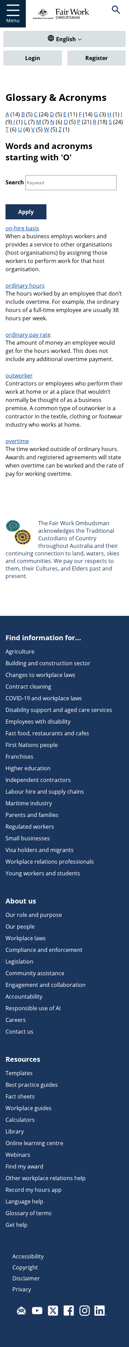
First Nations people (32, 745)
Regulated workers (30, 826)
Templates (19, 1073)
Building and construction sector (48, 663)
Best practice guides (32, 1085)
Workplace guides (29, 1108)
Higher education (28, 768)
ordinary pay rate (28, 334)
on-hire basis (22, 228)
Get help (17, 1225)
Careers (16, 1020)
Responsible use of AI (33, 1008)
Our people (20, 926)
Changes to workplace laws (40, 675)
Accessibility (28, 1256)
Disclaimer (26, 1278)
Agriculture (20, 651)
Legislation (19, 961)
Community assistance (35, 973)
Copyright (25, 1267)
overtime (17, 441)
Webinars (18, 1155)
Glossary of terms (29, 1213)
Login (32, 58)
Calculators (20, 1120)
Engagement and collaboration (46, 985)
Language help (24, 1201)
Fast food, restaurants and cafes (47, 733)
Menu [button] (13, 20)
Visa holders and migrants (40, 850)
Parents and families (32, 815)
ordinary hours (25, 285)
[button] (116, 13)
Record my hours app (34, 1190)
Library (15, 1131)
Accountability (24, 996)
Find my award (24, 1166)
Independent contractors (38, 780)
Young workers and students (43, 873)
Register (96, 58)
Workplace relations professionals (50, 861)
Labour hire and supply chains (45, 791)
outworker (19, 375)
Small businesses (28, 838)
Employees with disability (38, 721)
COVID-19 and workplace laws (44, 698)
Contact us (19, 1031)
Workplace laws (26, 938)
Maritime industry (29, 803)
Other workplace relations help (46, 1178)
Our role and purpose (34, 915)
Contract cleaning (28, 686)
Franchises (19, 756)
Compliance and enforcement (44, 950)
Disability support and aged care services (59, 710)
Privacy (21, 1289)
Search (15, 182)
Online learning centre (34, 1143)
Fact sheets (20, 1096)
